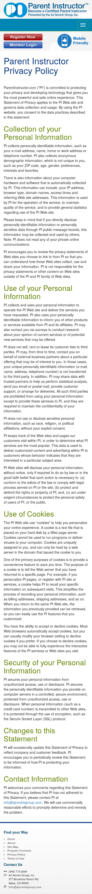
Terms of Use (15, 858)
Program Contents (19, 850)
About (11, 843)
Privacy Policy (16, 854)
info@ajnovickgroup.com (23, 802)
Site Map (12, 847)
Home (11, 839)
